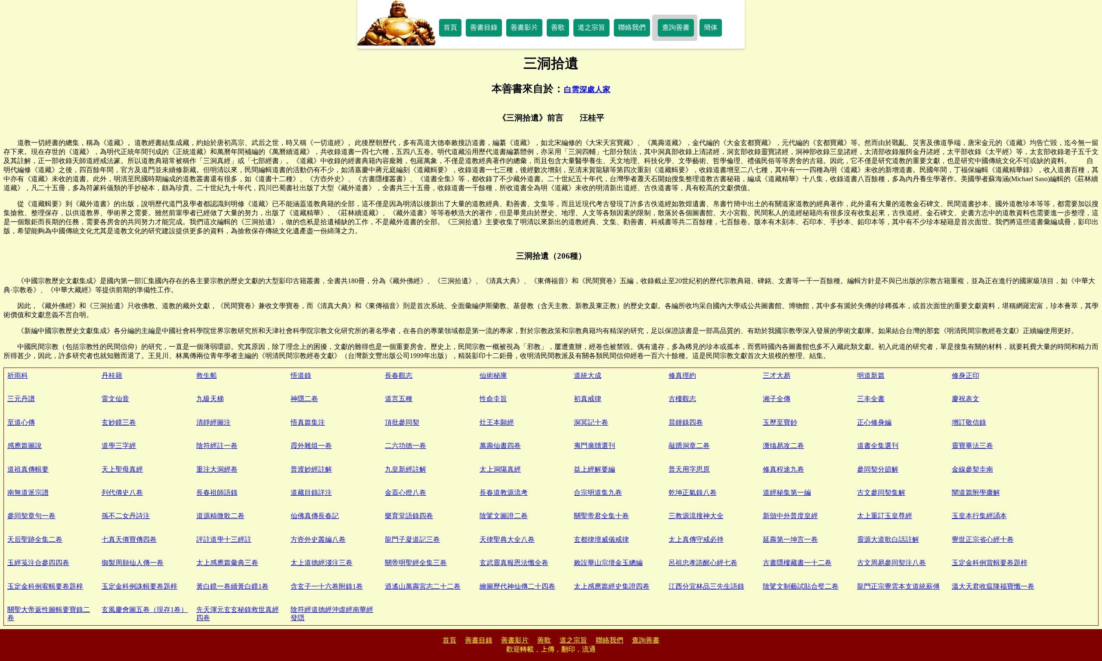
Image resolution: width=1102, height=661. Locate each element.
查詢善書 (676, 27)
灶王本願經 (497, 422)
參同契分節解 (877, 469)
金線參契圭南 (972, 469)
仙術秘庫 (493, 375)
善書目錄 (484, 27)
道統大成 (587, 375)
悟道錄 (301, 375)
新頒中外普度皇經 (790, 515)
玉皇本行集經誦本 (979, 515)
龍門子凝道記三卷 (412, 539)
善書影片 (524, 27)
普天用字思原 (689, 469)
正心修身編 (874, 422)
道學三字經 (119, 445)
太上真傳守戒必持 (696, 539)
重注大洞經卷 (217, 469)
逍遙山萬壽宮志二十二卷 (423, 586)
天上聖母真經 (122, 469)
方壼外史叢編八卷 (318, 539)
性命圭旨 (493, 398)
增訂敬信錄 (969, 422)
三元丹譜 (21, 398)
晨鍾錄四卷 (686, 422)
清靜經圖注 (213, 422)
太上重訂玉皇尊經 (884, 515)
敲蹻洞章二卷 (689, 445)
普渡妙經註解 (311, 469)
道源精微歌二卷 (220, 515)
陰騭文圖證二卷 (504, 515)
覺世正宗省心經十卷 (983, 539)
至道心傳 (21, 422)
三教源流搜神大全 (696, 515)
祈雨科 (17, 375)
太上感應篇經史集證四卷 (612, 586)
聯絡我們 (632, 27)
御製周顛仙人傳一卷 (133, 562)
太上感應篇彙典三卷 (227, 562)
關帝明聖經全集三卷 (416, 562)
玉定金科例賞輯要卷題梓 (990, 562)
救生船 (206, 375)
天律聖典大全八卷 (507, 539)
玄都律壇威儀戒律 (601, 539)
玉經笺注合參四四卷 (38, 562)
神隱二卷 (304, 398)
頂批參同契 (402, 422)
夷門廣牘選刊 (594, 445)
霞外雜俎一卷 (311, 445)
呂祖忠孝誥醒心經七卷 (703, 562)
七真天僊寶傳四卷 (129, 539)
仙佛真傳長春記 (315, 515)
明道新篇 (871, 375)
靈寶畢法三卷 (972, 445)
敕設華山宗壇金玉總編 (608, 562)
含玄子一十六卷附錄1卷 (327, 586)
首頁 (450, 27)
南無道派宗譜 (28, 492)
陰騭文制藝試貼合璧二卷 (801, 586)
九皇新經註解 (405, 469)
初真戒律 (587, 398)
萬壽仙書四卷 (500, 445)
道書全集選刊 (877, 445)
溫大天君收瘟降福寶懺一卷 (993, 586)
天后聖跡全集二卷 (34, 539)
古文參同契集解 (881, 492)
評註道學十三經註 (223, 539)
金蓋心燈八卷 (405, 492)
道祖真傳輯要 (28, 469)
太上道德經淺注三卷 (322, 562)
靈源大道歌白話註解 (888, 539)
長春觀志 (398, 375)
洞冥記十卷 (591, 422)
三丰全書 (871, 398)
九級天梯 (210, 398)
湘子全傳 (776, 398)
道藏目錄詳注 (311, 492)
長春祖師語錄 (217, 492)
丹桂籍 (112, 375)
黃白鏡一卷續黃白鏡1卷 (232, 586)
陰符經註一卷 (217, 445)
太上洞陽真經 (500, 469)
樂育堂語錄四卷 (409, 515)
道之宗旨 (591, 27)
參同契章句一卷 (31, 515)
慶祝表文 (965, 398)
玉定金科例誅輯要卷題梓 (139, 586)
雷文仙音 (115, 398)
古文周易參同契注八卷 (891, 562)
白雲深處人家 (587, 89)
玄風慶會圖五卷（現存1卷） (145, 609)
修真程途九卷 (783, 469)
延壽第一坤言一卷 (790, 539)
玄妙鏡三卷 (119, 422)
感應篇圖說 (24, 445)
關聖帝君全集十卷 (601, 515)
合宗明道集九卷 (598, 492)
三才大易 (776, 375)
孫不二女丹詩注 (126, 515)
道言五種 (398, 398)
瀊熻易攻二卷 (783, 445)
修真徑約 (682, 375)
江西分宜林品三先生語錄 (706, 586)
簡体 (711, 27)
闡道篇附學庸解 (976, 492)
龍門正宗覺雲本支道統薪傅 (898, 586)
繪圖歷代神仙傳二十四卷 (517, 586)
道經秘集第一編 (787, 492)
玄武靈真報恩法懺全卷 (514, 562)
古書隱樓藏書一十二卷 (797, 562)
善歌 (558, 27)
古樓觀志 (682, 398)
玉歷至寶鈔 (780, 422)
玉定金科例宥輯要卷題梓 (45, 586)
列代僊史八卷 (122, 492)
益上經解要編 (594, 469)
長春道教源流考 (504, 492)
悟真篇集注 (308, 422)
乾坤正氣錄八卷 (693, 492)
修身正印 (965, 375)
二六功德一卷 (405, 445)
